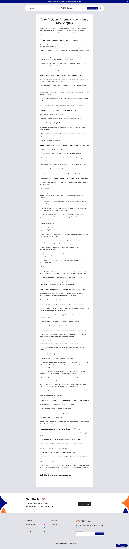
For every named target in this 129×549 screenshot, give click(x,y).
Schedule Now (84, 504)
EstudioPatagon (63, 543)
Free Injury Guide (92, 8)
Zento (53, 543)
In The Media (54, 524)
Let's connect (79, 531)
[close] (127, 2)
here (65, 70)
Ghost (75, 543)
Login (83, 8)
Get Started (100, 534)
